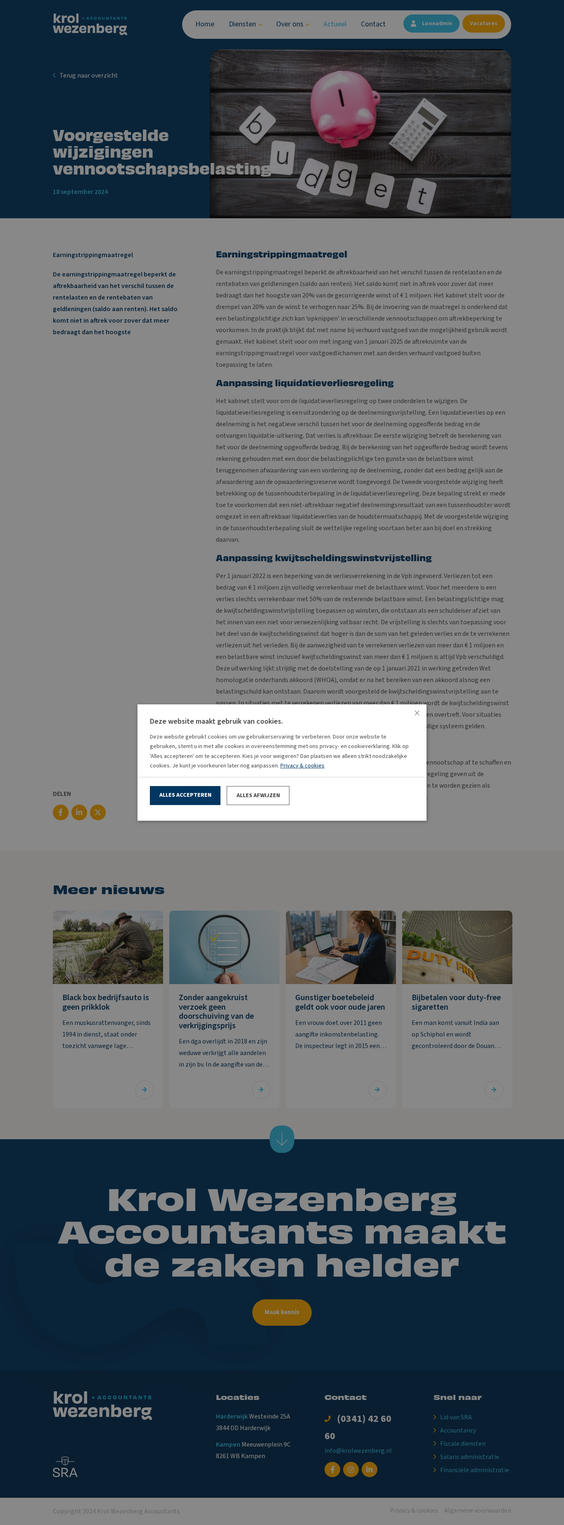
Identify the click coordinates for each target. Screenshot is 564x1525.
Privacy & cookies (302, 766)
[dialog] (282, 762)
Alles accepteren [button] (185, 795)
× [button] (417, 714)
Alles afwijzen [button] (258, 795)
